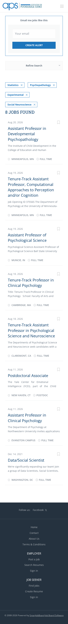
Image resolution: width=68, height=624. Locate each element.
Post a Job (34, 559)
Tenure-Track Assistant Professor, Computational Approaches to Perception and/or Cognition (31, 187)
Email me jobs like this (34, 20)
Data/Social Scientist (26, 460)
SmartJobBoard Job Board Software (47, 615)
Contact (34, 533)
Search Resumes (34, 565)
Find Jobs (34, 585)
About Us (34, 538)
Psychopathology (40, 85)
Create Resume (34, 591)
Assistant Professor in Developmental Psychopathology (27, 134)
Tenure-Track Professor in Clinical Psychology (31, 282)
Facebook (38, 510)
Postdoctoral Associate (28, 375)
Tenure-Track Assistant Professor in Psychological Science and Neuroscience (31, 330)
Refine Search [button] (34, 65)
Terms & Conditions (34, 544)
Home (34, 527)
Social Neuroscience (19, 104)
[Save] (58, 123)
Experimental (15, 94)
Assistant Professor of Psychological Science (27, 237)
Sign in (34, 570)
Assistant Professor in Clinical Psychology (27, 417)
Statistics (12, 85)
